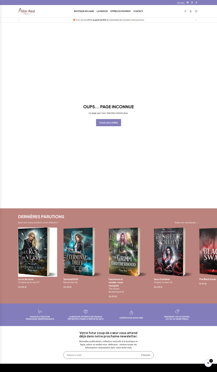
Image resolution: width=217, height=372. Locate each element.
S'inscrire (145, 355)
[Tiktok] (196, 2)
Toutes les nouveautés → (186, 222)
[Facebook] (187, 2)
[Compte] (190, 11)
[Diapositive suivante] (196, 20)
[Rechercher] (185, 11)
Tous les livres (108, 122)
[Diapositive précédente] (19, 20)
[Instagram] (192, 2)
